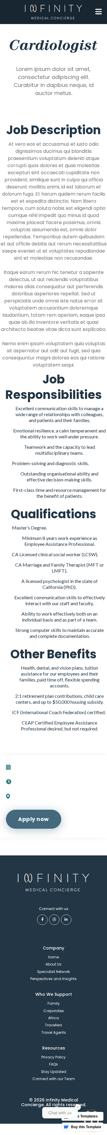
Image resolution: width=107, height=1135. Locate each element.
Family (54, 1003)
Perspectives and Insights (53, 978)
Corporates (53, 1010)
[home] (53, 11)
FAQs (53, 1064)
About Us (53, 964)
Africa (53, 1017)
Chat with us (60, 1112)
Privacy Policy (53, 1057)
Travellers (53, 1025)
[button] (98, 12)
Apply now (33, 819)
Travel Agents (53, 1032)
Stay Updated (53, 1071)
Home (53, 957)
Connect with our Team (53, 1078)
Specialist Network (53, 971)
